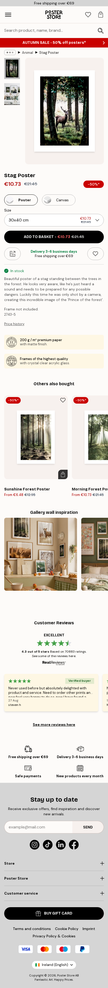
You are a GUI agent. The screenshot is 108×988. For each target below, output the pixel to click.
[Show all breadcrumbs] (10, 52)
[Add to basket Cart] (63, 474)
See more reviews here (54, 724)
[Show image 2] (12, 94)
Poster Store (65, 975)
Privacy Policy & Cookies (54, 936)
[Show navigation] (8, 14)
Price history (14, 324)
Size (7, 210)
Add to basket (54, 237)
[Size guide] (12, 253)
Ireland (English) (55, 965)
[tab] (88, 15)
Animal (27, 52)
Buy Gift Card (58, 913)
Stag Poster (49, 52)
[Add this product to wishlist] (95, 253)
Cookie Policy (66, 928)
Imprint (89, 928)
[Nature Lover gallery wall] (40, 554)
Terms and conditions (32, 928)
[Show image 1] (12, 68)
